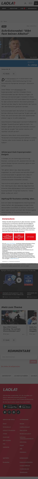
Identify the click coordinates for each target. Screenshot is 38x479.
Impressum (5, 261)
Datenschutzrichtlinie (14, 261)
